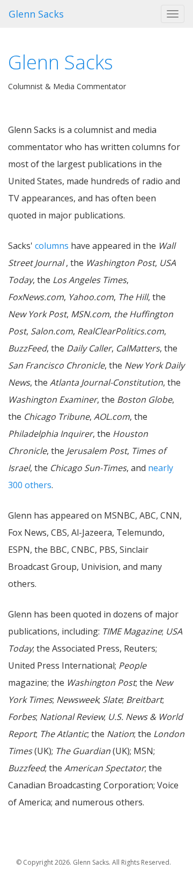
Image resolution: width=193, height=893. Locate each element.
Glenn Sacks (36, 13)
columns (52, 246)
